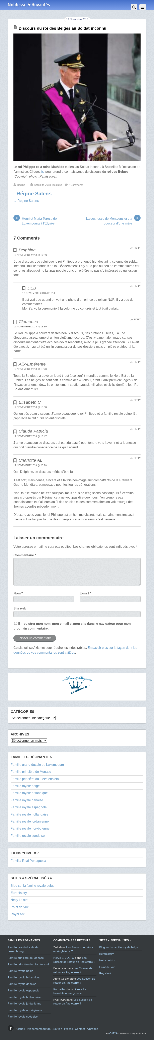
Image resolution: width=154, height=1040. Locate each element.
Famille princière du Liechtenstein (35, 779)
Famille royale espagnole (29, 807)
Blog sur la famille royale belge (33, 885)
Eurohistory (19, 893)
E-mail (85, 593)
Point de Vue (20, 907)
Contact (80, 1028)
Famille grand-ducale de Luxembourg (37, 764)
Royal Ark (17, 914)
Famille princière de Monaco (31, 771)
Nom (18, 593)
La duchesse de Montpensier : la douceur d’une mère (112, 220)
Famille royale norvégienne (30, 828)
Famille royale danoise (27, 800)
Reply (137, 248)
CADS (113, 1033)
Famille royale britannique (29, 793)
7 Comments (75, 184)
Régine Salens (34, 193)
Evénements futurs (39, 1028)
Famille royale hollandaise (29, 814)
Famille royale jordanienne (30, 821)
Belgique (57, 184)
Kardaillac (59, 989)
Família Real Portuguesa (28, 860)
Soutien (57, 1028)
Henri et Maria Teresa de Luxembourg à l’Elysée (36, 220)
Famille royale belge (25, 786)
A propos (92, 1028)
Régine (21, 184)
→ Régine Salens (26, 200)
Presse (68, 1028)
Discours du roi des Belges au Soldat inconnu (62, 28)
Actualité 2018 (42, 184)
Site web (19, 608)
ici (43, 171)
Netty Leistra (19, 900)
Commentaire (24, 555)
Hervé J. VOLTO (63, 957)
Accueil (20, 1028)
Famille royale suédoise (28, 835)
